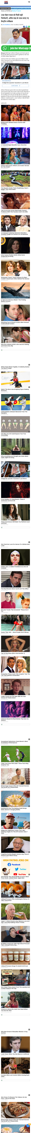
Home (2, 11)
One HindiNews (6, 24)
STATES (8, 11)
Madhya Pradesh (16, 11)
